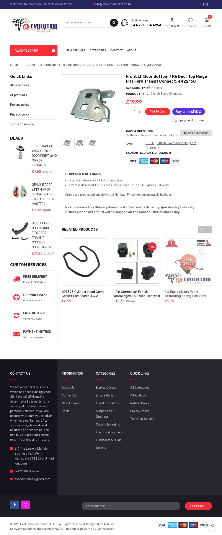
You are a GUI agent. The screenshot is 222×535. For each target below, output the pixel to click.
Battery (101, 448)
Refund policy (19, 105)
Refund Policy (139, 403)
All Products (138, 395)
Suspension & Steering (105, 413)
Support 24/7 (35, 295)
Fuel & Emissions (107, 403)
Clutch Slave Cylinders (172, 143)
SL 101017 (152, 148)
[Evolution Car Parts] (183, 524)
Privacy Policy (139, 411)
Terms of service (22, 124)
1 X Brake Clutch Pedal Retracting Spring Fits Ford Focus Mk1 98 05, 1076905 (185, 296)
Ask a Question (198, 133)
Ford (193, 143)
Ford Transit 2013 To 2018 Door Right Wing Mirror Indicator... (44, 155)
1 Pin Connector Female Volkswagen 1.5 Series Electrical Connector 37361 (136, 296)
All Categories (139, 387)
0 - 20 (149, 143)
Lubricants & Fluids (108, 440)
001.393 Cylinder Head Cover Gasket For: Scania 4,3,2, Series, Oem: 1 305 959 (83, 296)
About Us (68, 387)
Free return (34, 313)
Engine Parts (104, 395)
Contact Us (69, 395)
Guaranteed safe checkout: (148, 152)
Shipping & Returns (83, 174)
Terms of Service (142, 419)
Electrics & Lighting (109, 432)
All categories (19, 85)
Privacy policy (20, 114)
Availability (135, 88)
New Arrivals (70, 403)
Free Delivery (35, 277)
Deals (65, 411)
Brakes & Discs (106, 387)
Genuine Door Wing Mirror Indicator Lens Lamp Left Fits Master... (43, 194)
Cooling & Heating (108, 424)
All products (18, 95)
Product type (137, 93)
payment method (37, 332)
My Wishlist (190, 26)
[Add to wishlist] (175, 121)
